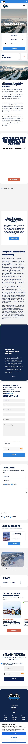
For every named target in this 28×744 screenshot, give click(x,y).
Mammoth (14, 715)
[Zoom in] (26, 489)
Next (27, 163)
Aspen (5, 715)
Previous (1, 163)
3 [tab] (15, 570)
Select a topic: (5, 582)
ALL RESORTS (14, 543)
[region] (14, 733)
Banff (5, 717)
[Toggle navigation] (23, 6)
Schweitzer (14, 721)
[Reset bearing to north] (26, 493)
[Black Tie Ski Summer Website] (3, 2)
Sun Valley (23, 715)
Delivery (8, 484)
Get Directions (9, 393)
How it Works (14, 705)
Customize (14, 737)
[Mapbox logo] (3, 513)
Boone (5, 721)
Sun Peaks (18, 1)
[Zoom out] (26, 491)
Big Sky (5, 719)
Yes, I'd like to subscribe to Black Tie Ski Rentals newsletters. (14, 443)
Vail (23, 721)
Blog (14, 712)
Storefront (15, 484)
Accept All (14, 733)
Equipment (14, 707)
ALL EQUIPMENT (14, 179)
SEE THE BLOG (14, 630)
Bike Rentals (14, 238)
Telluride (23, 717)
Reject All (14, 741)
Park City (14, 719)
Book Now (14, 48)
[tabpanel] (14, 25)
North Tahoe (14, 717)
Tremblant (23, 719)
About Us (14, 710)
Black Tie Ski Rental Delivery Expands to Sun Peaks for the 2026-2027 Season (11, 623)
